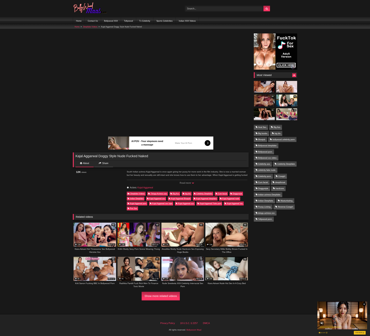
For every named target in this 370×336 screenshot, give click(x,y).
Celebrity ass (264, 164)
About (86, 163)
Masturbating (287, 200)
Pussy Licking (264, 207)
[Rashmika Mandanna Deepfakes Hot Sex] (286, 87)
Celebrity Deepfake (204, 194)
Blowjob (261, 139)
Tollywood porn (265, 219)
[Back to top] (361, 327)
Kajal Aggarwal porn (138, 203)
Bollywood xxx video (267, 158)
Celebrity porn (264, 176)
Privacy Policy (167, 323)
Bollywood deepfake (267, 145)
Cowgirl (281, 176)
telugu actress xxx (266, 213)
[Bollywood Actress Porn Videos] (91, 8)
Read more (186, 183)
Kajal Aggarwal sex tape (162, 203)
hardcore (280, 188)
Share (105, 163)
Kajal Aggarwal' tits (235, 203)
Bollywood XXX (111, 21)
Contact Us (93, 21)
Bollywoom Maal (193, 330)
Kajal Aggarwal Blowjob (180, 198)
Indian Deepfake (137, 198)
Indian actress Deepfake (269, 194)
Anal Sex (262, 127)
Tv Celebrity (144, 21)
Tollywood (128, 21)
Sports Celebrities (164, 21)
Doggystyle (237, 194)
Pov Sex (133, 208)
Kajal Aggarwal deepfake (206, 198)
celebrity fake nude (266, 170)
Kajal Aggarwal (145, 187)
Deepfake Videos (90, 27)
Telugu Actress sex (159, 194)
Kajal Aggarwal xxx (186, 203)
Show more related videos (161, 295)
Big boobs (262, 133)
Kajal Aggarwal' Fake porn (210, 203)
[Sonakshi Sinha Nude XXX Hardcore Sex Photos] (264, 87)
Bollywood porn (265, 152)
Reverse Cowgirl (285, 207)
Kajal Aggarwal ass (157, 198)
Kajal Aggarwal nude (230, 198)
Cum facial (222, 194)
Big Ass (176, 194)
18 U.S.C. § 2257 (189, 323)
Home (79, 21)
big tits (188, 194)
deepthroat (280, 182)
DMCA (206, 323)
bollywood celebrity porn (284, 139)
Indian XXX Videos (187, 21)
